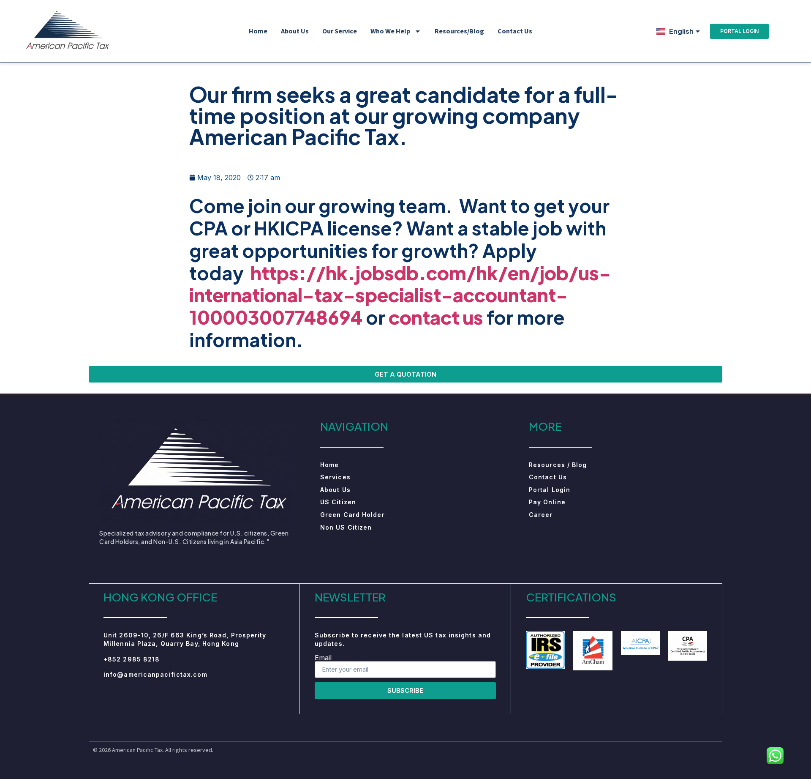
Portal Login (549, 489)
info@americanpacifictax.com (155, 674)
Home (258, 31)
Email (323, 657)
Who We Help (390, 31)
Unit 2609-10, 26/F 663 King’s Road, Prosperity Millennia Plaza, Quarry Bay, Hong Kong (185, 639)
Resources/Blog (459, 31)
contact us (436, 317)
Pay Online (547, 502)
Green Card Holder (352, 514)
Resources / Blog (558, 464)
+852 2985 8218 (131, 659)
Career (541, 514)
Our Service (339, 31)
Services (335, 477)
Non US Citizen (346, 527)
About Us (295, 31)
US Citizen (338, 502)
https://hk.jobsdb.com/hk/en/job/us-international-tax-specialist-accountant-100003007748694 (400, 295)
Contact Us (515, 31)
